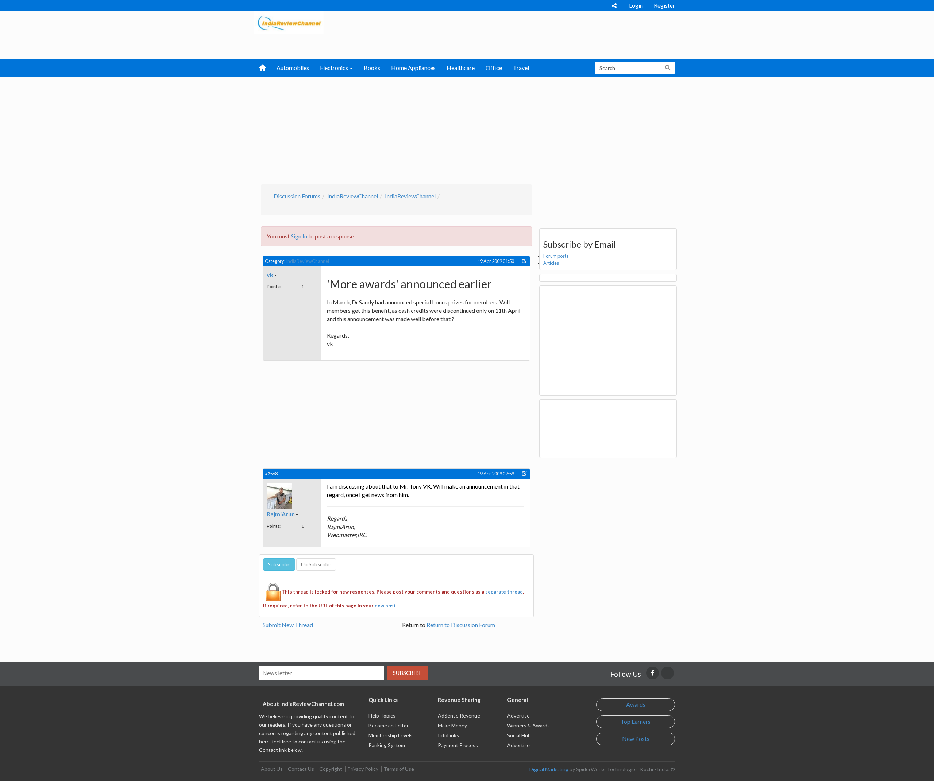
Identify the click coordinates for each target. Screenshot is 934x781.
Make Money (452, 725)
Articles (551, 263)
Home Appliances (413, 67)
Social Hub (519, 735)
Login (636, 5)
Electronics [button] (334, 67)
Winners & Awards (528, 725)
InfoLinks (448, 735)
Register (664, 5)
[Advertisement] (467, 130)
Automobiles (293, 67)
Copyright (330, 769)
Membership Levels (390, 735)
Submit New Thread (288, 624)
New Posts (635, 738)
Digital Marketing (548, 769)
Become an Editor (388, 725)
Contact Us (301, 769)
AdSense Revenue (459, 715)
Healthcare (461, 67)
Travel (521, 67)
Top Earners (636, 721)
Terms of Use (398, 769)
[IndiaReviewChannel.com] (289, 22)
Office (494, 67)
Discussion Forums (297, 196)
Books (372, 67)
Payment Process (458, 745)
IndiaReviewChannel (352, 196)
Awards (635, 704)
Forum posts (555, 256)
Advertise (518, 715)
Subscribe (407, 672)
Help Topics (381, 715)
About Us (272, 769)
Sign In (299, 236)
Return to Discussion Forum (461, 624)
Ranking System (386, 745)
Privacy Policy (362, 769)
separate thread (504, 592)
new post (385, 606)
